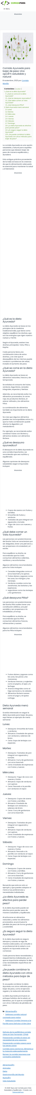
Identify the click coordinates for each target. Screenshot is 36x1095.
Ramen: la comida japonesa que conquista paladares (16, 1055)
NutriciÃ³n (7, 1078)
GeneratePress (18, 1092)
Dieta (5, 1071)
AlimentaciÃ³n (11, 1011)
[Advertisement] (18, 21)
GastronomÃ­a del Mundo (13, 1074)
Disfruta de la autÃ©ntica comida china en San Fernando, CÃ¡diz (17, 1033)
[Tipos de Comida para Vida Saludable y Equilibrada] (13, 3)
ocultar (18, 89)
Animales (7, 1068)
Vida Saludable (9, 1081)
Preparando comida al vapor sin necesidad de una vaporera (16, 1038)
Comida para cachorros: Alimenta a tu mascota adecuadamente (18, 1050)
